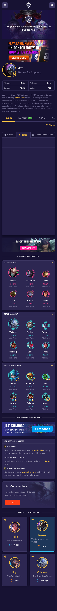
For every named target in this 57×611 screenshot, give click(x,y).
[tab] (8, 118)
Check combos (42, 429)
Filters (52, 125)
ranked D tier (19, 98)
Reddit (13, 502)
